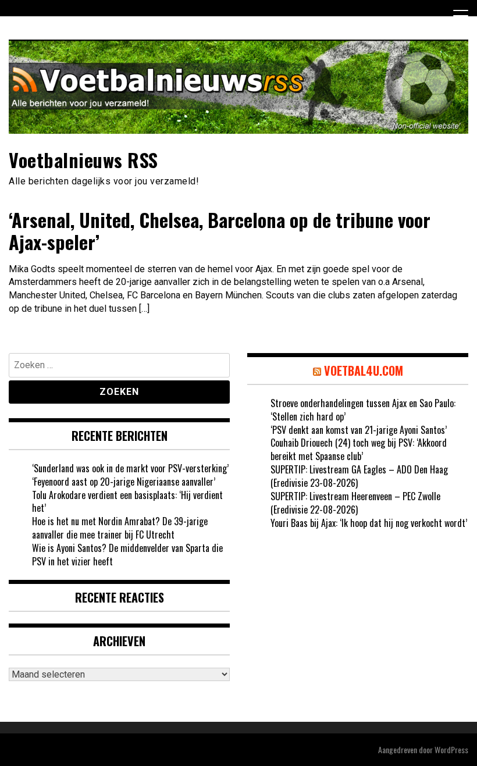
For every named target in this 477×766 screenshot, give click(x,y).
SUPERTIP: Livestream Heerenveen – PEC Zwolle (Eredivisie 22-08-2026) (355, 502)
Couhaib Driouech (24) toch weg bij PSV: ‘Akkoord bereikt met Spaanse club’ (358, 449)
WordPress (451, 749)
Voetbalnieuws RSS (83, 159)
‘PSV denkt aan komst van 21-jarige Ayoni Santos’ (358, 430)
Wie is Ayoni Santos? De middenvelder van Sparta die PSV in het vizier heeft (127, 554)
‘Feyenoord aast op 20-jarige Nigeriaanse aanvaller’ (123, 482)
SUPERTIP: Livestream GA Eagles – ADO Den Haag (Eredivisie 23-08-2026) (359, 476)
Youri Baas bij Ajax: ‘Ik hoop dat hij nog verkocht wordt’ (368, 523)
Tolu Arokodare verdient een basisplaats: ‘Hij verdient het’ (127, 501)
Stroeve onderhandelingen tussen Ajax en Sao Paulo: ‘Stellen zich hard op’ (362, 409)
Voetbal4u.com (363, 370)
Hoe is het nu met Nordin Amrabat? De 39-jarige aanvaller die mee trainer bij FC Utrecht (120, 527)
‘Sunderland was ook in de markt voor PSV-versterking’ (130, 468)
